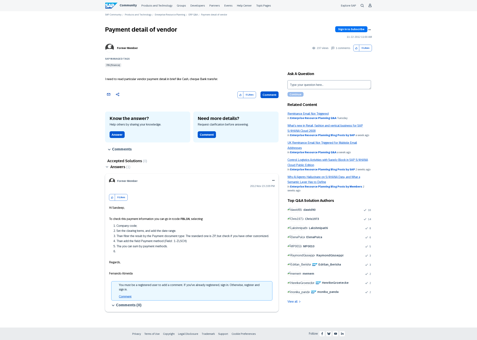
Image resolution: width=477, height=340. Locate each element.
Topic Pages (263, 5)
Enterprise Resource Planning (170, 15)
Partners (214, 5)
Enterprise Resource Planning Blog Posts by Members (326, 186)
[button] (356, 48)
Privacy (136, 333)
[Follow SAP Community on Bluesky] (328, 333)
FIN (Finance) (113, 65)
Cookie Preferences (244, 333)
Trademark (208, 333)
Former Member (127, 48)
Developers (197, 5)
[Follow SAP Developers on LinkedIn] (342, 333)
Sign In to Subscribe (351, 29)
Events (228, 5)
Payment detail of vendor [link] (214, 15)
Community (128, 5)
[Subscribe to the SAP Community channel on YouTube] (335, 333)
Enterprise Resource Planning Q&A (313, 118)
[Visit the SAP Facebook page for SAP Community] (322, 333)
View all (293, 301)
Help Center (244, 5)
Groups (181, 5)
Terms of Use (152, 333)
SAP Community (113, 15)
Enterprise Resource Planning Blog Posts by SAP (322, 135)
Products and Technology (156, 5)
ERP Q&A (193, 15)
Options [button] (369, 29)
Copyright (169, 333)
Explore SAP (348, 5)
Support (223, 333)
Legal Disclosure (188, 333)
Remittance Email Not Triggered (308, 113)
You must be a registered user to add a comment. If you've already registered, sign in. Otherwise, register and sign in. (189, 287)
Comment (270, 94)
